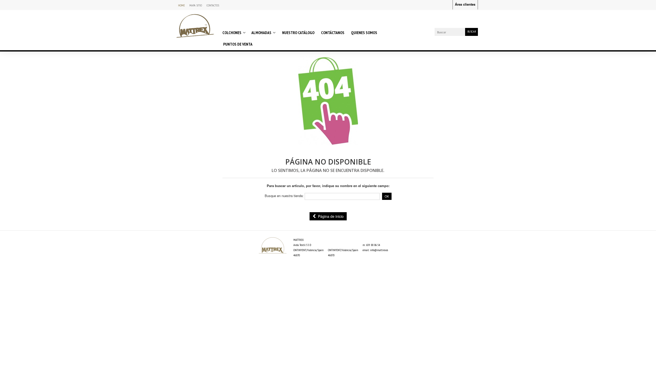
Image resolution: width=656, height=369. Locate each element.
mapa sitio (195, 5)
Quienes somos (364, 32)
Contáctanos (332, 32)
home (181, 5)
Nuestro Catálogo (298, 32)
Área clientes (465, 4)
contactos (213, 5)
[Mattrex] (195, 26)
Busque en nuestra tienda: (284, 195)
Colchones (231, 32)
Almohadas (261, 32)
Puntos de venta (237, 44)
